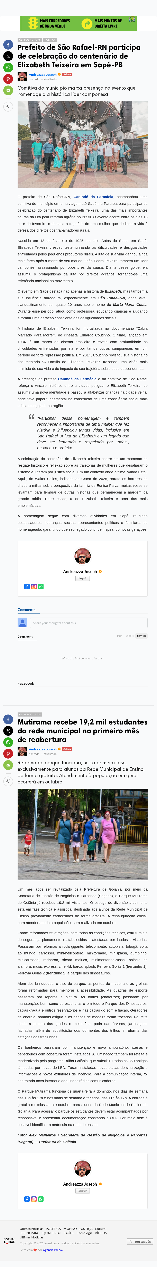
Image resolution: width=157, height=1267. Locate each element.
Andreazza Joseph (43, 74)
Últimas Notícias (29, 39)
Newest (141, 635)
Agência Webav (53, 1250)
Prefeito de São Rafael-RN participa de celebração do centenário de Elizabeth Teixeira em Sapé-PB (79, 56)
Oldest (129, 635)
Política (50, 39)
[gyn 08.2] (78, 23)
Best (119, 635)
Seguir (82, 578)
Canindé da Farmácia (93, 197)
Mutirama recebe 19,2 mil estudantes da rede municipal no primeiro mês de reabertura (83, 731)
